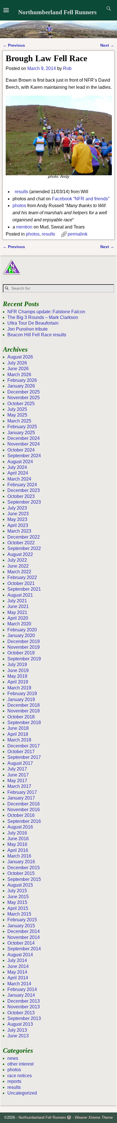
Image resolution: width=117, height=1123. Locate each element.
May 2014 (17, 972)
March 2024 (19, 479)
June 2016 (18, 838)
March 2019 (19, 687)
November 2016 (23, 809)
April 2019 (17, 681)
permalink (77, 234)
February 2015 (22, 919)
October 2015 (21, 873)
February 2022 (22, 577)
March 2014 (19, 983)
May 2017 (17, 780)
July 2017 (17, 768)
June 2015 (18, 896)
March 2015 (19, 914)
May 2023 (17, 519)
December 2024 (23, 438)
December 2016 (23, 803)
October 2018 (21, 716)
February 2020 (22, 629)
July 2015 (17, 890)
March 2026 (19, 374)
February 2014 (22, 989)
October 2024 (21, 450)
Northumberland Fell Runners (57, 12)
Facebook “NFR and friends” (80, 198)
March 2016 (19, 856)
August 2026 (20, 357)
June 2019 (18, 670)
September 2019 (24, 658)
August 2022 (20, 554)
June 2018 (18, 728)
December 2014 (23, 931)
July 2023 (17, 508)
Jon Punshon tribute (27, 329)
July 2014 (17, 960)
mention (24, 226)
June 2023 (18, 513)
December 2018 (23, 705)
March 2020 (19, 623)
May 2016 (17, 844)
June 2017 (18, 774)
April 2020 (17, 618)
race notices (19, 1075)
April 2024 (17, 473)
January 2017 (21, 798)
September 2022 (24, 548)
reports (14, 1081)
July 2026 (17, 362)
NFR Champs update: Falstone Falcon (46, 311)
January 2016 (21, 861)
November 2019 (23, 647)
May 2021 (17, 612)
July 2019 (17, 664)
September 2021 (24, 589)
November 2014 (23, 937)
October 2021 (21, 583)
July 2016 (17, 833)
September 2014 (24, 948)
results (21, 191)
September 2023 (24, 502)
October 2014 (21, 943)
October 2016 (21, 815)
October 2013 (21, 1012)
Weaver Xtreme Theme (94, 1117)
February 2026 (22, 380)
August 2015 (20, 885)
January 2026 (21, 386)
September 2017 (24, 757)
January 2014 (21, 995)
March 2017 (19, 786)
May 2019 (17, 676)
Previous (14, 45)
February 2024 (22, 484)
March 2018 (19, 739)
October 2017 (21, 751)
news (12, 1058)
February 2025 (22, 426)
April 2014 (17, 977)
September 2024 (24, 455)
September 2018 (24, 722)
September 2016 (24, 821)
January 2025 (21, 432)
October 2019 (21, 652)
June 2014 (18, 966)
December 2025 (23, 392)
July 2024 (17, 467)
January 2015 (21, 925)
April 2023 (17, 525)
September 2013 (24, 1018)
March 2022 (19, 571)
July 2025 (17, 409)
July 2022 (17, 560)
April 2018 (17, 734)
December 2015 (23, 867)
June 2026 (18, 368)
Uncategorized (22, 1093)
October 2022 (21, 542)
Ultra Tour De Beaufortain (32, 323)
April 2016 (17, 850)
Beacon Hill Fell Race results (36, 334)
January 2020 (21, 635)
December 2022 (23, 537)
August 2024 (20, 461)
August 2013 (20, 1024)
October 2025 (21, 403)
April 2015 (17, 908)
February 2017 (22, 792)
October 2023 (21, 496)
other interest (20, 1064)
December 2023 (23, 490)
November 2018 (23, 710)
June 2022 (18, 566)
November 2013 (23, 1006)
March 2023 (19, 531)
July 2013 (17, 1030)
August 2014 (20, 954)
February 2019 (22, 693)
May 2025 (17, 415)
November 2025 (23, 397)
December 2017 (23, 745)
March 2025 (19, 421)
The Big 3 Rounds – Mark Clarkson (42, 317)
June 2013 (18, 1035)
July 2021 (17, 600)
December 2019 (23, 641)
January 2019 (21, 699)
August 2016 (20, 827)
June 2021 (18, 606)
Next (107, 45)
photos (19, 205)
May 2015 (17, 902)
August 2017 (20, 763)
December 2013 (23, 1001)
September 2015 (24, 879)
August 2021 (20, 595)
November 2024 (23, 444)
